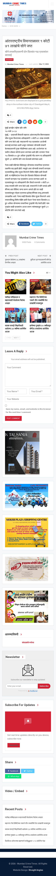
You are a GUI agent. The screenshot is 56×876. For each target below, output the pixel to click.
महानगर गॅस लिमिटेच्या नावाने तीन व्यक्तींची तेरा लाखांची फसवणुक (27, 823)
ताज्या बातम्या (9, 59)
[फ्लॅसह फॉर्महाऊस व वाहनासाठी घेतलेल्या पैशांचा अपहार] (15, 286)
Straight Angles (36, 870)
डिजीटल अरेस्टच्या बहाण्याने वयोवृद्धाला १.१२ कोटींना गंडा (25, 841)
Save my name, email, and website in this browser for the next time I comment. (28, 410)
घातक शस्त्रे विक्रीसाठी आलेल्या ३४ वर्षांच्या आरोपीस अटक (25, 829)
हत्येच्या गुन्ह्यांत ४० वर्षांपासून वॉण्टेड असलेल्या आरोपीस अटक (26, 835)
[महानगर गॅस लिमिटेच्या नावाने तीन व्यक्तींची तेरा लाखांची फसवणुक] (40, 286)
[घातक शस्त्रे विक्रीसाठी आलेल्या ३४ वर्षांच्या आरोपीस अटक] (15, 315)
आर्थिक (8, 281)
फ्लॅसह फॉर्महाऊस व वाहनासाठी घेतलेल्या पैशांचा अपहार (24, 817)
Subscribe (44, 686)
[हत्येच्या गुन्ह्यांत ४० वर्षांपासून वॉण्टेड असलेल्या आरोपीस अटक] (40, 315)
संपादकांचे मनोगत (28, 642)
